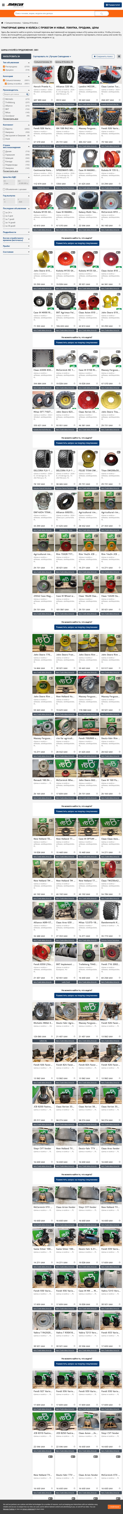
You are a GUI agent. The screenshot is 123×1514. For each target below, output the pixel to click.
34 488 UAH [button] (39, 936)
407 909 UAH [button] (40, 100)
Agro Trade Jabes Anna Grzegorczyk (91, 104)
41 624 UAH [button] (84, 184)
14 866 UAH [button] (39, 668)
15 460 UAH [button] (61, 852)
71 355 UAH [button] (39, 326)
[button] (16, 56)
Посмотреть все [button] (10, 118)
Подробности (9, 232)
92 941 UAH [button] (61, 978)
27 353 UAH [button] (107, 526)
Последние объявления (14, 208)
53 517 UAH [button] (107, 668)
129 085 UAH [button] (40, 1037)
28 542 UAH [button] (84, 526)
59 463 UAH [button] (84, 100)
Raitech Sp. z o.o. (43, 188)
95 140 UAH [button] (107, 226)
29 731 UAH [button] (61, 142)
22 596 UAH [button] (84, 226)
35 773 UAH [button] (107, 936)
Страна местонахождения (11, 146)
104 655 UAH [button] (62, 326)
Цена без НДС (9, 177)
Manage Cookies (9, 1509)
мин (5, 181)
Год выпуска (9, 196)
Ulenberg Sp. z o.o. (65, 530)
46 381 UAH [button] (107, 284)
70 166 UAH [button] (107, 142)
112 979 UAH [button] (40, 184)
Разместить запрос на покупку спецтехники (76, 243)
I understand (114, 1507)
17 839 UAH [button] (61, 794)
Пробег (6, 246)
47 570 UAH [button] (39, 142)
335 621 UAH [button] (40, 425)
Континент (8, 125)
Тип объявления (11, 63)
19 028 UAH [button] (61, 284)
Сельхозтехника (13, 23)
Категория (8, 76)
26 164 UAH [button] (39, 794)
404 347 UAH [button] (85, 142)
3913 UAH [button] (61, 100)
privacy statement (29, 1509)
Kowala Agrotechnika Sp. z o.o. (44, 104)
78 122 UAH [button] (39, 484)
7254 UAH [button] (61, 184)
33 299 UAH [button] (107, 184)
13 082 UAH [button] (107, 1037)
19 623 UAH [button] (61, 710)
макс (19, 181)
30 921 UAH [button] (84, 284)
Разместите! (114, 5)
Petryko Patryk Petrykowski (66, 104)
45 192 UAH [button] (39, 894)
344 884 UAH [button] (40, 384)
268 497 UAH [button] (107, 100)
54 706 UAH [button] (107, 894)
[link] (43, 75)
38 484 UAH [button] (61, 484)
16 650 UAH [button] (84, 978)
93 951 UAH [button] (61, 425)
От (4, 199)
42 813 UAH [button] (39, 226)
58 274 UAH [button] (61, 1120)
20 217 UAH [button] (39, 1120)
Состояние (8, 252)
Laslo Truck (66, 982)
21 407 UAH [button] (39, 978)
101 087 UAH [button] (62, 610)
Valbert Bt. (43, 1041)
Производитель (10, 90)
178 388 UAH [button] (85, 710)
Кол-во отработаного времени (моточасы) (13, 239)
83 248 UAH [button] (107, 978)
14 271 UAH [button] (84, 568)
